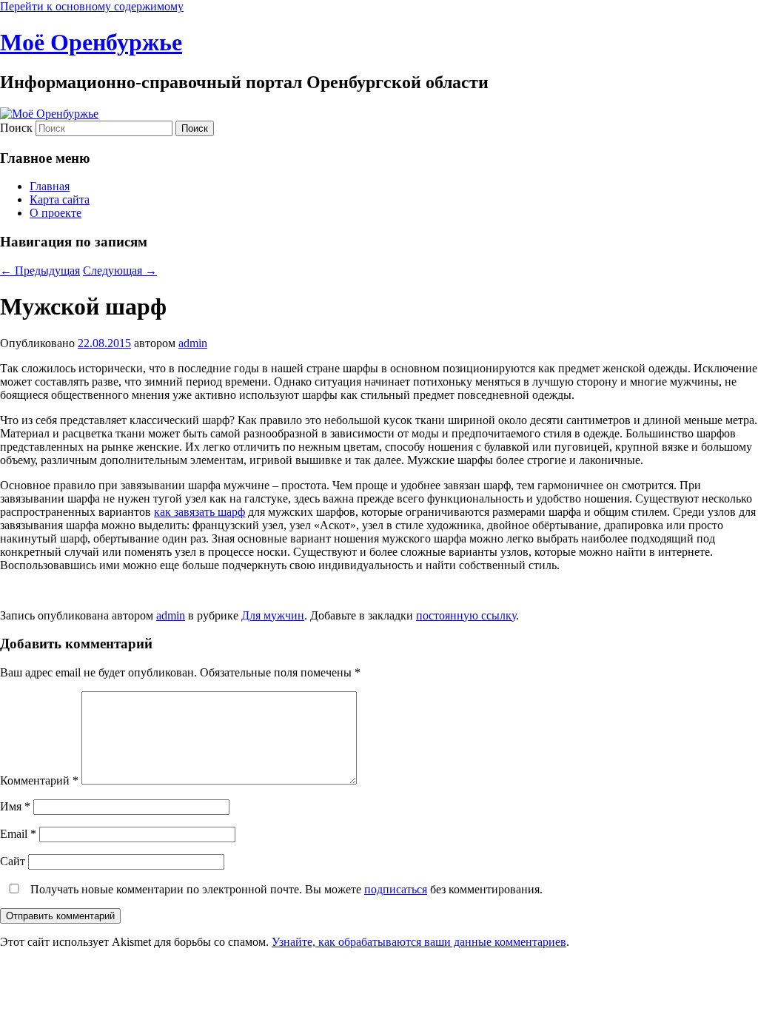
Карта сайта (60, 199)
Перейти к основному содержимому (92, 6)
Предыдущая (40, 270)
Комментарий (39, 780)
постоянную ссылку (466, 615)
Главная (50, 186)
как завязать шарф (199, 512)
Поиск (16, 127)
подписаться (395, 889)
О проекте (55, 212)
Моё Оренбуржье (91, 42)
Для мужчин (272, 615)
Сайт (12, 861)
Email (18, 833)
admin (192, 343)
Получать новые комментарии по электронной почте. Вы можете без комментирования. (285, 889)
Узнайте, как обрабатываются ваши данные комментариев (419, 942)
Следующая (120, 270)
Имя (15, 806)
